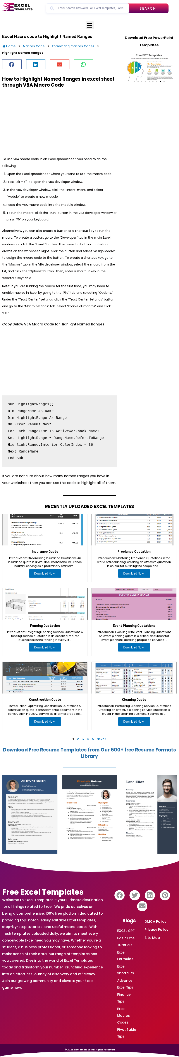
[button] (12, 64)
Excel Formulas (125, 955)
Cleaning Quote (134, 700)
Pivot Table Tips (126, 1033)
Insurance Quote (45, 552)
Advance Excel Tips (125, 984)
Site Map (152, 937)
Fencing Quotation (45, 626)
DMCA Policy (155, 921)
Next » (102, 739)
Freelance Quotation (134, 552)
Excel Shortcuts (125, 969)
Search (148, 8)
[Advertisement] (59, 121)
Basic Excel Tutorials (126, 941)
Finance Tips (124, 998)
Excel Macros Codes (123, 1015)
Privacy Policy (156, 929)
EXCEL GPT (126, 930)
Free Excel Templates (43, 892)
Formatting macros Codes (73, 46)
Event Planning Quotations (134, 626)
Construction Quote (45, 700)
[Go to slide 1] (134, 81)
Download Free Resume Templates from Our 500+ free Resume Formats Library (89, 753)
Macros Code (34, 46)
